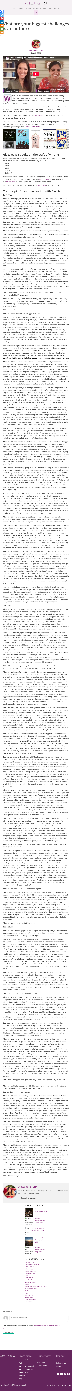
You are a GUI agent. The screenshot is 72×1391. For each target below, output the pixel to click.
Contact (59, 1366)
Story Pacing (29, 1295)
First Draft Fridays (30, 1282)
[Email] (2, 29)
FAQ (20, 1363)
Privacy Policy (65, 1385)
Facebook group (45, 179)
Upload (28, 8)
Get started (23, 1360)
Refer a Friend (24, 1372)
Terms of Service (52, 1385)
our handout (40, 115)
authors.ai (42, 185)
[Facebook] (2, 11)
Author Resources (26, 1369)
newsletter (10, 182)
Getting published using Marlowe (36, 1286)
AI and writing (29, 1262)
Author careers (30, 1267)
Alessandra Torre (36, 50)
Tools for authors (30, 1300)
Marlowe (27, 1291)
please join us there (32, 126)
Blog (26, 1275)
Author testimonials (26, 1366)
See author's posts (28, 1198)
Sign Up (56, 8)
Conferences (29, 1278)
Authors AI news (30, 1273)
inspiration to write (31, 1289)
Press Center (42, 1365)
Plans (26, 1293)
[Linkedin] (2, 22)
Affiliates (22, 1375)
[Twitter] (2, 15)
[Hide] (0, 36)
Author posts (29, 1269)
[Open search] (36, 12)
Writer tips (28, 1302)
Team (58, 1360)
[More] (2, 32)
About (15, 8)
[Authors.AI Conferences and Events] (68, 1374)
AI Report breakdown (32, 1265)
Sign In (50, 8)
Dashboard (37, 8)
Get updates (61, 1363)
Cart (44, 8)
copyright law (29, 1280)
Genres (27, 1284)
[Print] (2, 25)
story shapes (29, 1297)
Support (59, 1369)
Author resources (30, 1271)
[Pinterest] (2, 18)
